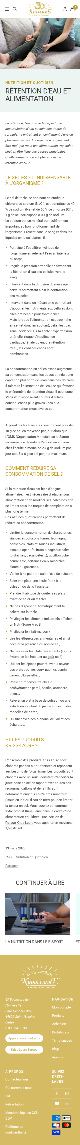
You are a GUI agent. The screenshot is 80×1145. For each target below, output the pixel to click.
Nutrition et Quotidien (29, 83)
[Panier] (72, 9)
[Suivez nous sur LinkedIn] (67, 1103)
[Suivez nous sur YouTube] (57, 1103)
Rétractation (14, 1104)
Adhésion (59, 1024)
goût (51, 657)
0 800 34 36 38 (16, 1028)
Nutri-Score (22, 625)
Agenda (57, 1057)
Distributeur (60, 1032)
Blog (55, 1049)
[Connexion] (65, 9)
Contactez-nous (17, 1079)
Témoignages (62, 1040)
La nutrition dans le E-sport (34, 941)
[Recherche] (15, 9)
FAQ (8, 1096)
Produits (58, 1016)
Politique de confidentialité (15, 1129)
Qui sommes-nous (18, 1088)
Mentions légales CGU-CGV (22, 1115)
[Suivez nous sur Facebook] (57, 1093)
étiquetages (30, 638)
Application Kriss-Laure (24, 1038)
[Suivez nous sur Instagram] (67, 1093)
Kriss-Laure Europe (24, 1049)
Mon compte (61, 1007)
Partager (11, 866)
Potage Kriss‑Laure (19, 823)
